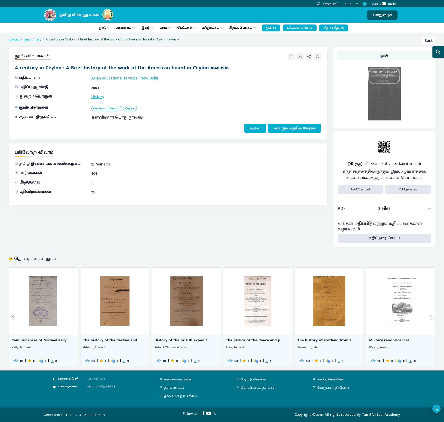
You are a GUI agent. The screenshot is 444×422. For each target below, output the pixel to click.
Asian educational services (114, 78)
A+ (356, 4)
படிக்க (254, 128)
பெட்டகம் (184, 28)
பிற (38, 39)
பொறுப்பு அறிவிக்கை (333, 387)
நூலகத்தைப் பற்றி (177, 379)
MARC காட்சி (360, 189)
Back (429, 40)
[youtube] (209, 413)
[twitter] (215, 413)
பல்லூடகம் (210, 28)
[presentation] (13, 317)
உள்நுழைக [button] (382, 15)
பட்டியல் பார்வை (299, 28)
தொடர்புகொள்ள (253, 379)
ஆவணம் (124, 28)
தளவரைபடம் (174, 387)
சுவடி (163, 28)
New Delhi (149, 78)
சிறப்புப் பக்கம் (240, 28)
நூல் (102, 28)
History (97, 97)
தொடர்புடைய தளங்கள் (258, 387)
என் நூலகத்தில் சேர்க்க (294, 128)
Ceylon (130, 108)
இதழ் (145, 28)
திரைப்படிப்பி (330, 4)
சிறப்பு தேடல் (334, 28)
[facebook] (204, 413)
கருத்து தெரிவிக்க (330, 379)
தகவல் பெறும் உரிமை (180, 396)
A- (345, 4)
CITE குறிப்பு (408, 189)
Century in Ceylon (106, 108)
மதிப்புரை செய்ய (384, 238)
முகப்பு (271, 28)
